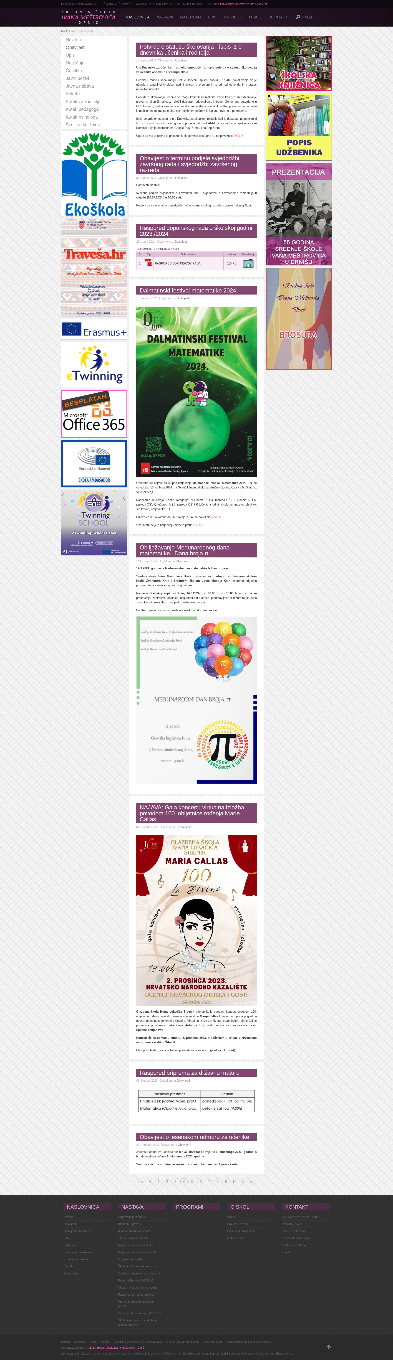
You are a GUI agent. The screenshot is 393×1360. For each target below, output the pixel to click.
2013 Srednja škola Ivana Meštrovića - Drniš (116, 1347)
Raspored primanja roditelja (136, 1294)
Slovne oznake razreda (133, 1238)
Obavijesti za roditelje (77, 1231)
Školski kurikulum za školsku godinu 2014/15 (137, 1323)
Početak (138, 1182)
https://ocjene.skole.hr (150, 123)
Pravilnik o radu (237, 1224)
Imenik (286, 1252)
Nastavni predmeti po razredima (139, 1273)
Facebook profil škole (296, 1238)
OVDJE (239, 135)
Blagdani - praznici (130, 1224)
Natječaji (69, 1245)
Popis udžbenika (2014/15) (135, 1280)
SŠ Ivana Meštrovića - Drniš (300, 1217)
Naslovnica (68, 31)
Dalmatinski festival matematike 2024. (189, 290)
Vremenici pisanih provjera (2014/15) (135, 1304)
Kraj (251, 1181)
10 (234, 1182)
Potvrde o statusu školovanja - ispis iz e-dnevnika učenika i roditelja (192, 49)
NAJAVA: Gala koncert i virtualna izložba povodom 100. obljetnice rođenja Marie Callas (192, 813)
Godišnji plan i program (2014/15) (139, 1313)
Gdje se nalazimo (293, 1231)
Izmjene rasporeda (75, 1259)
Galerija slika (235, 1238)
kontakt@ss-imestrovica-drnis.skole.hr (243, 4)
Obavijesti (181, 60)
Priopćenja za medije (77, 1252)
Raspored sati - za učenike (135, 1245)
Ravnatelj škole (292, 1224)
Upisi (66, 1238)
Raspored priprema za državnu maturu (189, 1072)
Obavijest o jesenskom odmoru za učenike (194, 1137)
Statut (231, 1217)
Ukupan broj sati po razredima (137, 1287)
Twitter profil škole (294, 1245)
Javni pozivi (71, 1273)
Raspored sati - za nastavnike (137, 1252)
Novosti (68, 1217)
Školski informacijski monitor (137, 1266)
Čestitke (68, 1266)
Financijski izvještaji (240, 1231)
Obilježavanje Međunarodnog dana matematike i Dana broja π (184, 550)
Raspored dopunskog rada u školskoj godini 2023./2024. (196, 230)
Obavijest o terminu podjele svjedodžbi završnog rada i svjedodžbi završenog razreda (189, 164)
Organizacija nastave (132, 1217)
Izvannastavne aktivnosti (134, 1231)
